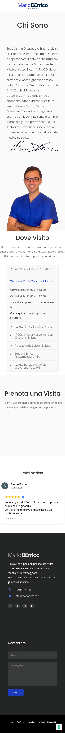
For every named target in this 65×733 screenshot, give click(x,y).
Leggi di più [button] (11, 518)
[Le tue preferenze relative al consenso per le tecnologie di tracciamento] (59, 727)
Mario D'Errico (17, 722)
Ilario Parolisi (48, 722)
